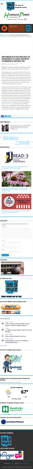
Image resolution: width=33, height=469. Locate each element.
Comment (4, 226)
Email (3, 245)
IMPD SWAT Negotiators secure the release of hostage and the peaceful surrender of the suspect (11, 137)
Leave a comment (6, 64)
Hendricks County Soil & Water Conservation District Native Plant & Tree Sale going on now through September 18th (16, 189)
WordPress (11, 463)
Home (2, 34)
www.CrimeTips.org (8, 103)
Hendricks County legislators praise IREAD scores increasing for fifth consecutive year (15, 167)
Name (3, 240)
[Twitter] (15, 465)
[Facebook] (13, 465)
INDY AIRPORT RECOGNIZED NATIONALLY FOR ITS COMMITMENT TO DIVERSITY (22, 142)
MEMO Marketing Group (24, 463)
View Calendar (3, 345)
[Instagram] (17, 465)
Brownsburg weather (16, 398)
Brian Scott (5, 63)
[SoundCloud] (19, 465)
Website (3, 249)
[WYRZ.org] (16, 6)
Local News (7, 34)
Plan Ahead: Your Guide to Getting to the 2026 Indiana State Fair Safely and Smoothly (16, 211)
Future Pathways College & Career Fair (15, 336)
